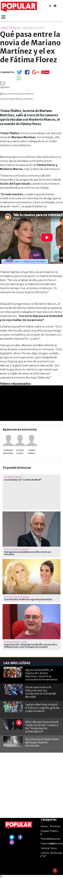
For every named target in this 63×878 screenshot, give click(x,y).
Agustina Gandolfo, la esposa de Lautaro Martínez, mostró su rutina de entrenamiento (41, 674)
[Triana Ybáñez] (31, 440)
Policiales (46, 838)
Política (54, 831)
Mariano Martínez (8, 452)
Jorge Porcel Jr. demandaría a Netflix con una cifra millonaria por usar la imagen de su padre (30, 645)
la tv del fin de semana (16, 597)
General (45, 848)
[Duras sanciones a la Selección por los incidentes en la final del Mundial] (13, 689)
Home (44, 826)
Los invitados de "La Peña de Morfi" (22, 480)
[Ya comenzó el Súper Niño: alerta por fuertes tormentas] (13, 741)
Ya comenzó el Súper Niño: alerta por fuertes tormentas (42, 742)
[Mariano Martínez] (8, 440)
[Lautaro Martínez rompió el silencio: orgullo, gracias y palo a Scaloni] (13, 706)
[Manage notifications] (55, 870)
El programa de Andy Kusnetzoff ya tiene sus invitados (27, 553)
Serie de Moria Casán (15, 642)
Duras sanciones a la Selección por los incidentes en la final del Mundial (40, 692)
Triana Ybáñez (31, 452)
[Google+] (35, 73)
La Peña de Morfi (13, 477)
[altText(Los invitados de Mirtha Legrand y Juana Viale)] (31, 560)
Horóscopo (56, 852)
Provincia (55, 826)
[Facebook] (27, 73)
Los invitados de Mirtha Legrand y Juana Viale (28, 599)
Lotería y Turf (44, 854)
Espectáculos (48, 843)
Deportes (55, 838)
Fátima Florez (20, 452)
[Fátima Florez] (20, 440)
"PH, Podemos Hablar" (16, 549)
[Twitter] (19, 73)
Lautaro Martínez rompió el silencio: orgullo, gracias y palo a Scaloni (42, 708)
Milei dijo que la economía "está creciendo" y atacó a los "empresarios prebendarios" (41, 726)
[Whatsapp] (19, 79)
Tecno (53, 848)
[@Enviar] (2, 84)
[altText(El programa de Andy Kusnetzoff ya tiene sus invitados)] (31, 513)
